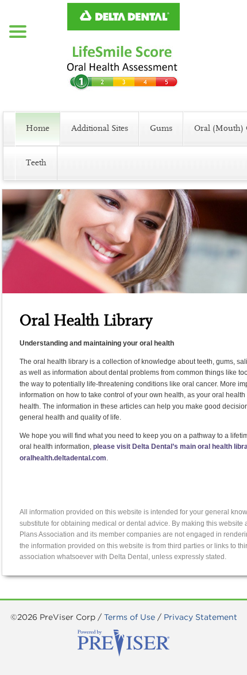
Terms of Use (129, 617)
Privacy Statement (200, 617)
